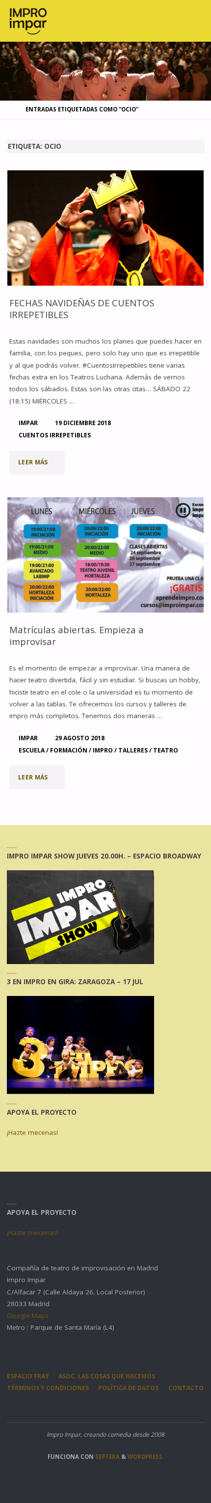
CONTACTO (186, 1388)
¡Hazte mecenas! (32, 1132)
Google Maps (28, 1315)
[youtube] (115, 1407)
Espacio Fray (28, 1376)
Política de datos (128, 1388)
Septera (107, 1456)
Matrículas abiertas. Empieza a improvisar (76, 635)
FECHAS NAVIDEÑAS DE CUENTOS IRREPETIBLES (81, 308)
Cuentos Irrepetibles (55, 435)
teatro (165, 750)
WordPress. (146, 1456)
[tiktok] (134, 1407)
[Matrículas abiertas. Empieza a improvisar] (105, 555)
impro (103, 750)
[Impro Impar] (28, 20)
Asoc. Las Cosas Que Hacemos (106, 1376)
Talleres (133, 750)
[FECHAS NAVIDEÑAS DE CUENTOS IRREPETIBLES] (105, 228)
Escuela (32, 750)
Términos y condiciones (48, 1388)
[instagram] (76, 1407)
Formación (68, 750)
